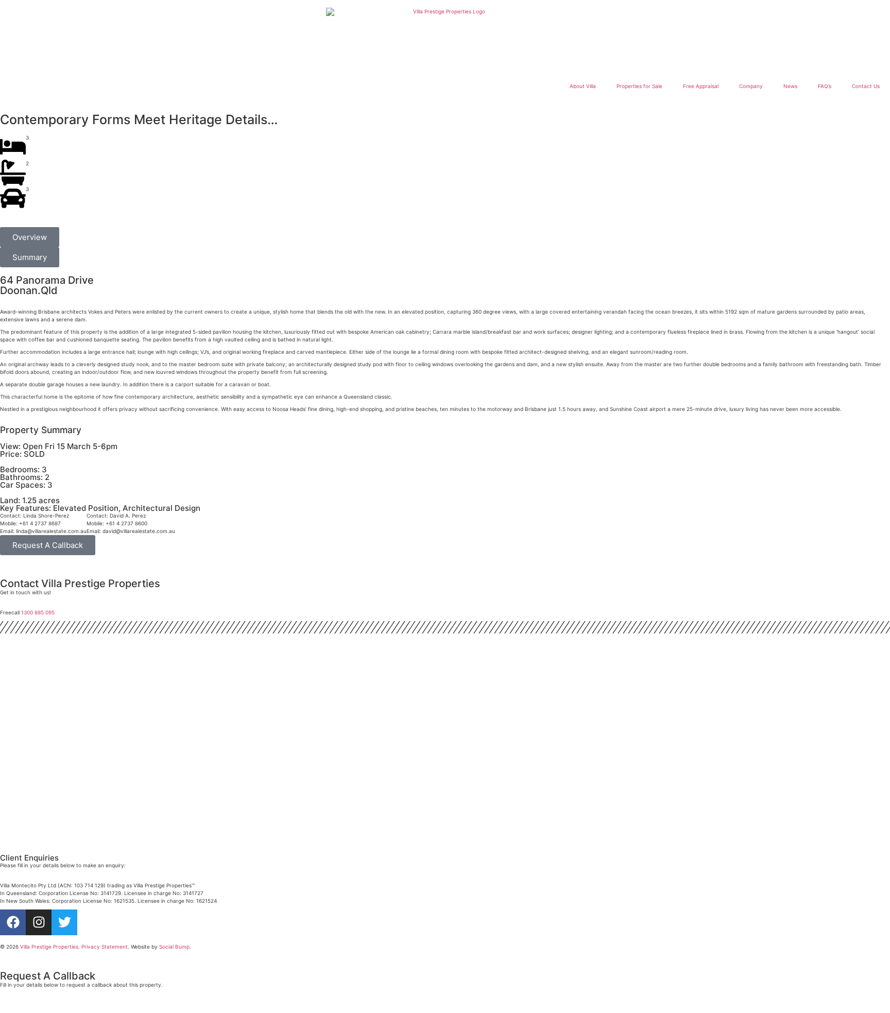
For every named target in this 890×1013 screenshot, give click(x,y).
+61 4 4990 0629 (40, 834)
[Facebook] (13, 922)
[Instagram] (39, 922)
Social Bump (174, 946)
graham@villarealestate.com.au (55, 785)
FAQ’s (824, 86)
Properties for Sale (639, 86)
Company (751, 86)
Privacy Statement (104, 946)
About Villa (583, 86)
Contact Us (866, 86)
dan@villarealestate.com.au (50, 842)
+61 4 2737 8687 (40, 523)
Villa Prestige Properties (49, 946)
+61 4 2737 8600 (126, 523)
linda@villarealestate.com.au (51, 531)
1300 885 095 (38, 612)
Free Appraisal (700, 86)
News (790, 86)
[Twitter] (64, 922)
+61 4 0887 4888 (40, 777)
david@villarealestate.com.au (138, 531)
